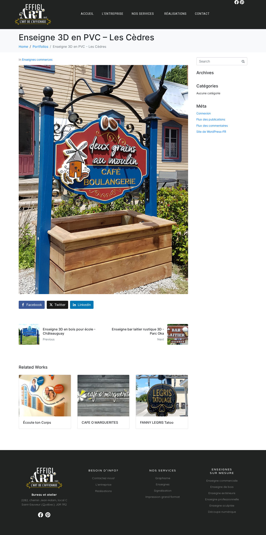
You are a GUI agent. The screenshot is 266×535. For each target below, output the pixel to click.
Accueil (87, 13)
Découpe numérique (222, 512)
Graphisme (162, 478)
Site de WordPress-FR (211, 131)
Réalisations (175, 13)
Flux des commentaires (212, 125)
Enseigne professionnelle (222, 499)
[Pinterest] (242, 2)
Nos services (143, 13)
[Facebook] (236, 2)
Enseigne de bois (222, 487)
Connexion (203, 113)
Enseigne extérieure (221, 493)
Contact (202, 13)
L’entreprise (112, 13)
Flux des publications (210, 119)
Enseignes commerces (37, 59)
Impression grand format (162, 497)
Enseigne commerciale (222, 480)
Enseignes (163, 484)
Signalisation (162, 490)
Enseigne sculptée (221, 505)
